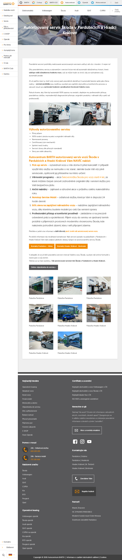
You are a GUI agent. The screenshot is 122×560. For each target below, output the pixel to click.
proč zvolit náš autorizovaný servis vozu (82, 231)
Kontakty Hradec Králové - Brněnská (71, 246)
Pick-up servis (39, 165)
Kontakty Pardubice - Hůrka (42, 246)
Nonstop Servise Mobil (44, 197)
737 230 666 (35, 459)
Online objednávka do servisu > (43, 267)
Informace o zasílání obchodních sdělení (83, 557)
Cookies (103, 557)
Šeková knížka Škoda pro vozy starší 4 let (83, 177)
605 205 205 (35, 451)
